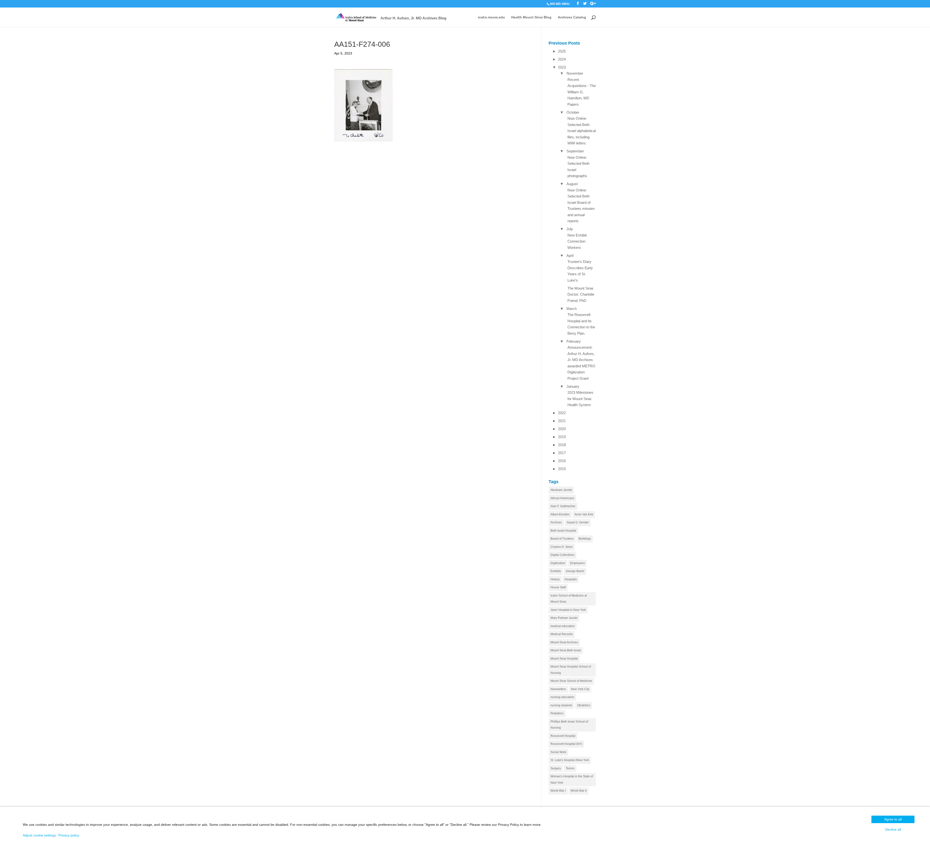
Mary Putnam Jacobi (563, 618)
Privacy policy (68, 835)
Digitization (557, 563)
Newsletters (558, 689)
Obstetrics (583, 705)
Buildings (585, 538)
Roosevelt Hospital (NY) (566, 744)
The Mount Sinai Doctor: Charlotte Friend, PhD (580, 294)
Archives (556, 522)
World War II (579, 790)
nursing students (561, 705)
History (555, 579)
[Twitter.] (585, 3)
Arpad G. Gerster (578, 522)
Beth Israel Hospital (563, 530)
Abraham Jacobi (561, 490)
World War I (558, 790)
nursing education (562, 697)
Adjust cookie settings (39, 835)
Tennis (570, 768)
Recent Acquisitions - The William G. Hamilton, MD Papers (581, 92)
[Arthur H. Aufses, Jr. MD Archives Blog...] (356, 17)
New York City (580, 689)
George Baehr (575, 571)
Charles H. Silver (561, 547)
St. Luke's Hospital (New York (569, 760)
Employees (577, 563)
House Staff (558, 587)
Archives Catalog (572, 17)
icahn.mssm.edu (491, 17)
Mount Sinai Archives (564, 642)
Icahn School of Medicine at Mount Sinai (568, 599)
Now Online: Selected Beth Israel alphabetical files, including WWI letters (581, 130)
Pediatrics (557, 713)
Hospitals (571, 579)
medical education (562, 626)
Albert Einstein (560, 514)
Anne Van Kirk (583, 514)
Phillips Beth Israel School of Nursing (569, 725)
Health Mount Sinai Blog (531, 17)
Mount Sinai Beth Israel (565, 650)
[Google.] (593, 3)
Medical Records (561, 634)
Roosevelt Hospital (562, 736)
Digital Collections (562, 555)
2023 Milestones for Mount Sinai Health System (580, 398)
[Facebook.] (578, 3)
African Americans (562, 498)
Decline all (893, 829)
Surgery (555, 768)
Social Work (558, 752)
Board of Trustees (562, 538)
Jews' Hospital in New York (568, 610)
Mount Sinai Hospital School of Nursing (570, 670)
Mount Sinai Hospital (564, 658)
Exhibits (555, 571)
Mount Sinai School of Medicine (571, 681)
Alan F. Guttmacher (562, 506)
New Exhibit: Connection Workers (577, 241)
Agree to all (893, 819)
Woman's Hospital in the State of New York (571, 779)
